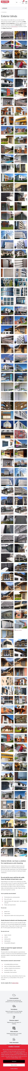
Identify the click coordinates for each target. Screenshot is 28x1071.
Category (4, 8)
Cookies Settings (14, 1068)
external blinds (14, 26)
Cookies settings (19, 1052)
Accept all (14, 1061)
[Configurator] (5, 2)
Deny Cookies (14, 1065)
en (16, 2)
